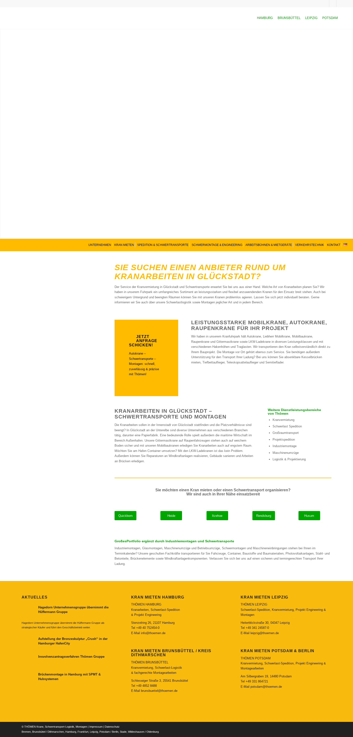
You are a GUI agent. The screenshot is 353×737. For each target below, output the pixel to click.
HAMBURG (265, 18)
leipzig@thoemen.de (264, 633)
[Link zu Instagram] (325, 3)
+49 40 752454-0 (147, 628)
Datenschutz (112, 726)
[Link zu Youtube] (332, 3)
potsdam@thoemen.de (266, 686)
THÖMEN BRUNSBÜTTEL (149, 662)
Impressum (96, 726)
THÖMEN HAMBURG (146, 604)
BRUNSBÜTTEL (289, 18)
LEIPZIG (311, 18)
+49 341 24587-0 (257, 628)
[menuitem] (99, 245)
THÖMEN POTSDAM (256, 658)
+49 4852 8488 (146, 685)
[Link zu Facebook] (340, 3)
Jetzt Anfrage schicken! (143, 341)
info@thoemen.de (153, 633)
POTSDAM (330, 18)
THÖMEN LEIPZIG (254, 604)
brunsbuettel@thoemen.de (159, 691)
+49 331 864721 (257, 681)
